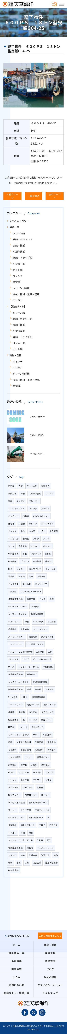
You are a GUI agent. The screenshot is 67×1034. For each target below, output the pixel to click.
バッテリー (13, 516)
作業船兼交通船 (15, 599)
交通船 (22, 523)
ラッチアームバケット (18, 681)
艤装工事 (31, 599)
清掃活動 (22, 546)
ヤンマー (37, 780)
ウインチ (18, 276)
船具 (10, 568)
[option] (33, 85)
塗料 (10, 742)
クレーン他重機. (21, 373)
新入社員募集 (47, 636)
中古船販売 (13, 553)
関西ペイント (43, 757)
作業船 (26, 516)
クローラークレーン (17, 606)
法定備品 (45, 764)
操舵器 (22, 712)
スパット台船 (35, 493)
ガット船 (18, 270)
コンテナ (35, 606)
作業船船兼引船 (15, 847)
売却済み (45, 486)
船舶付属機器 (51, 862)
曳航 (51, 599)
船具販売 (33, 636)
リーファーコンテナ (17, 614)
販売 (56, 855)
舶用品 (26, 538)
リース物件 (28, 787)
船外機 (22, 576)
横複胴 (11, 712)
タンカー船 (19, 263)
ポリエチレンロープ (42, 659)
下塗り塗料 (26, 749)
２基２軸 (41, 576)
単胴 (23, 832)
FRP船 (48, 553)
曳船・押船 (19, 245)
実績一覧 (14, 227)
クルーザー (34, 501)
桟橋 (29, 689)
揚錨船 (30, 847)
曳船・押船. (19, 324)
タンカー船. (19, 343)
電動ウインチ (33, 704)
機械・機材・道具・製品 (26, 294)
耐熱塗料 (12, 764)
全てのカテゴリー (19, 221)
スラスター (24, 772)
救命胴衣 (12, 629)
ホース (11, 666)
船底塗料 (39, 749)
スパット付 (13, 787)
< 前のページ (12, 196)
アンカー (35, 546)
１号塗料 (12, 749)
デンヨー (20, 568)
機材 (10, 862)
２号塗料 (51, 742)
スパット (45, 508)
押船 (27, 621)
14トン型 (12, 780)
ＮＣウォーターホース (28, 666)
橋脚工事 (12, 493)
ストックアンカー (16, 636)
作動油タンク (37, 727)
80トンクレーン (36, 817)
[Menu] (62, 4)
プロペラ (25, 561)
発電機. (17, 385)
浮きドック (36, 553)
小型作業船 (19, 251)
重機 (18, 862)
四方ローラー (31, 795)
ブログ (36, 538)
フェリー (12, 810)
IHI (48, 817)
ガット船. (18, 349)
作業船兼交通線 (15, 674)
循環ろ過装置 (37, 614)
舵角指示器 (13, 719)
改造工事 (37, 862)
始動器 (40, 787)
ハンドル (33, 712)
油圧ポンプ (46, 719)
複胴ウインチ (49, 704)
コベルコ (12, 832)
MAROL (11, 727)
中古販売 (53, 531)
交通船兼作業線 (40, 681)
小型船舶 (51, 621)
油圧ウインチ (35, 568)
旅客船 (24, 764)
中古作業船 (13, 870)
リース (11, 546)
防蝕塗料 (39, 742)
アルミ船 (49, 689)
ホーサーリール (15, 704)
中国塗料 (47, 734)
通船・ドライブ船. (23, 337)
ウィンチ (18, 361)
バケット (47, 546)
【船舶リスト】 (17, 306)
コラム (42, 531)
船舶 (23, 855)
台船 (23, 493)
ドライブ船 (26, 810)
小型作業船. (19, 331)
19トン (25, 697)
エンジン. (18, 367)
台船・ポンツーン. (22, 318)
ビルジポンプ (14, 621)
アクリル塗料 (14, 757)
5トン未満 (13, 697)
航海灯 (11, 772)
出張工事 (25, 780)
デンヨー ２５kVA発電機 (20, 651)
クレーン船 (19, 233)
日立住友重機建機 (16, 802)
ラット (36, 734)
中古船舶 (12, 561)
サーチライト (47, 523)
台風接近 (12, 591)
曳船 (10, 501)
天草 (27, 862)
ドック (42, 599)
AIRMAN (40, 651)
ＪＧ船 (34, 764)
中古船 (11, 486)
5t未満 (40, 840)
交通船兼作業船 (15, 689)
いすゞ (48, 780)
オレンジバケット (41, 516)
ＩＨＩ (42, 825)
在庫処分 (37, 561)
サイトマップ (50, 993)
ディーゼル (13, 659)
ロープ (26, 659)
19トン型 (37, 772)
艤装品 (48, 561)
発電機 (16, 282)
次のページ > (55, 196)
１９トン (12, 855)
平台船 (38, 689)
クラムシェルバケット (31, 591)
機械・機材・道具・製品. (26, 379)
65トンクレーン (28, 825)
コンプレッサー (15, 644)
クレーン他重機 (21, 288)
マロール (23, 727)
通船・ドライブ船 (22, 257)
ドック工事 (13, 584)
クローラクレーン (16, 817)
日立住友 (53, 825)
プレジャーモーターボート (20, 840)
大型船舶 (25, 629)
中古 (23, 531)
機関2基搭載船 (38, 697)
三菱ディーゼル (42, 810)
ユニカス (33, 719)
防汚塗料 (51, 749)
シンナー (29, 757)
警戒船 (11, 576)
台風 (31, 576)
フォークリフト (40, 629)
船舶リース (32, 674)
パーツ (46, 538)
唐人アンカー (14, 795)
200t (49, 840)
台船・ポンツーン (22, 239)
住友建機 (12, 825)
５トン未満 (38, 621)
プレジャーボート (16, 508)
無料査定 (33, 855)
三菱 (50, 651)
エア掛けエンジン (35, 644)
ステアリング (47, 712)
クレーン (33, 523)
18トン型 (49, 772)
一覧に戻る (33, 196)
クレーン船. (19, 312)
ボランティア (41, 584)
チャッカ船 (32, 486)
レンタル (49, 493)
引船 (25, 553)
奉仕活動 (27, 584)
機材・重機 (15, 355)
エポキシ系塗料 (23, 742)
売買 (21, 486)
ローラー (45, 795)
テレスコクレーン (45, 847)
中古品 (32, 531)
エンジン (18, 300)
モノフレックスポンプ (18, 734)
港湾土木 (45, 855)
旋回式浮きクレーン (38, 802)
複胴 (31, 832)
